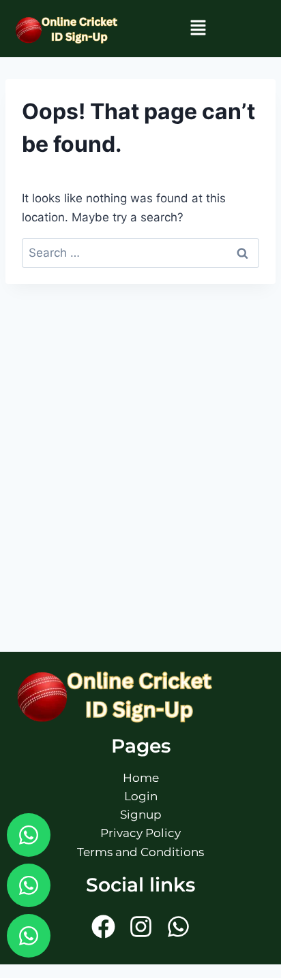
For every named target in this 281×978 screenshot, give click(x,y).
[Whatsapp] (28, 835)
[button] (197, 28)
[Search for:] (140, 252)
